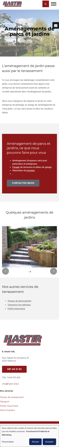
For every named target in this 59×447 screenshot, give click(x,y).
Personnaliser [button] (8, 442)
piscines (31, 170)
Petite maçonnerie (16, 308)
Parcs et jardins (7, 410)
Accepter (49, 442)
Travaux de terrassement (19, 301)
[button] (28, 271)
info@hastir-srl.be (10, 384)
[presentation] (5, 271)
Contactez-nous (23, 183)
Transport (4, 401)
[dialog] (29, 436)
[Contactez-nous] (55, 25)
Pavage (16, 167)
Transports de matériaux (19, 304)
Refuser (35, 442)
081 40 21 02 (14, 369)
